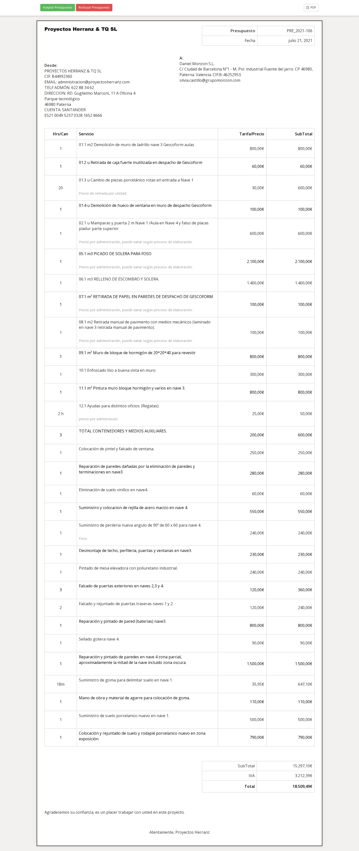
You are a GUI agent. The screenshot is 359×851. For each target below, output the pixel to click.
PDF (313, 7)
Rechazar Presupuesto (94, 7)
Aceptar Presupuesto (57, 7)
